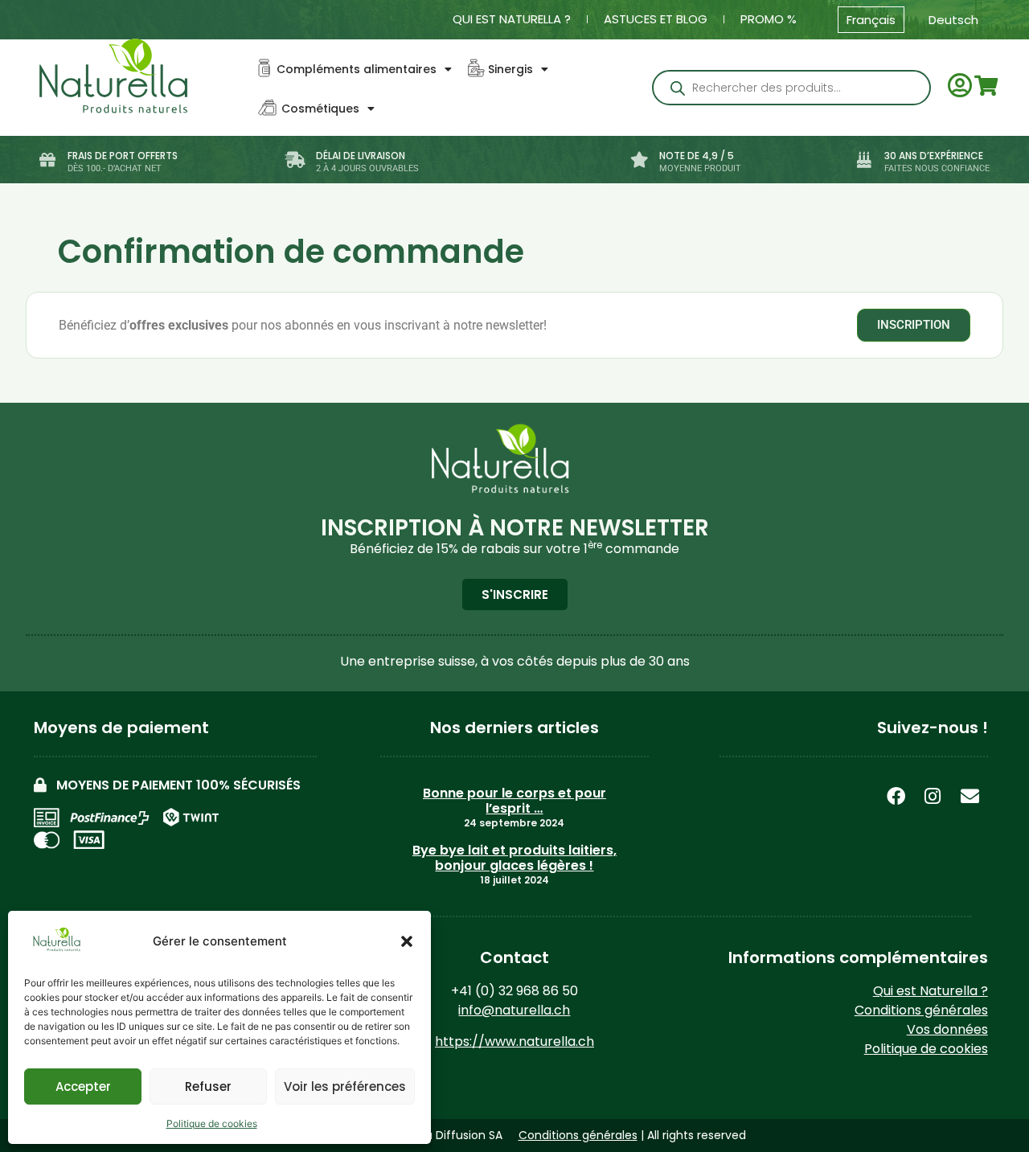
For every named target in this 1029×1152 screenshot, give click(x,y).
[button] (407, 941)
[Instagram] (932, 795)
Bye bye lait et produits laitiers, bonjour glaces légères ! (514, 858)
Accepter (83, 1086)
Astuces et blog (655, 18)
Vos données (947, 1029)
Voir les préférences (345, 1086)
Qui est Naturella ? (512, 18)
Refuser (208, 1086)
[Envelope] (969, 795)
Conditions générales (921, 1010)
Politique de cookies (211, 1123)
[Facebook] (895, 795)
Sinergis (510, 69)
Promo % (768, 18)
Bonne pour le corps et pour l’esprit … (514, 801)
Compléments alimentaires (357, 69)
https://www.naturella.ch (514, 1041)
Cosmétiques (320, 108)
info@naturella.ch (514, 1010)
